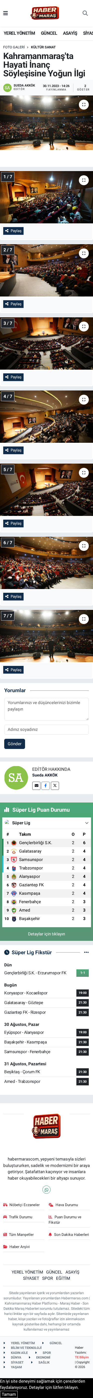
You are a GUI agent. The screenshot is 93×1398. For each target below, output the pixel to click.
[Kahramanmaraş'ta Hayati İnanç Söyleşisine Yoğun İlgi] (46, 122)
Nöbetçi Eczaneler (24, 1205)
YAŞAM (16, 1367)
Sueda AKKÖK (45, 775)
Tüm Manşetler (21, 1234)
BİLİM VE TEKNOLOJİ (26, 1348)
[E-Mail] (36, 786)
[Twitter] (55, 786)
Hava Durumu (67, 1205)
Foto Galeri (14, 47)
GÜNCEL (49, 33)
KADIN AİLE (19, 1353)
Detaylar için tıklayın (46, 933)
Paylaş (16, 231)
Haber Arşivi (19, 1247)
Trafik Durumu (20, 1217)
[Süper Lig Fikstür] (86, 952)
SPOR (47, 1278)
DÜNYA (15, 1357)
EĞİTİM (63, 1278)
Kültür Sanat (43, 47)
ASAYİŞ (70, 33)
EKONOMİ (42, 1357)
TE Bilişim (82, 1357)
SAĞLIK (44, 1362)
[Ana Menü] (5, 13)
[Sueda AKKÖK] (16, 777)
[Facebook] (45, 786)
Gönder (15, 743)
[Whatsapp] (46, 1190)
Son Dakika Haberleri (71, 1234)
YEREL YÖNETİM (19, 33)
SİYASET (31, 1278)
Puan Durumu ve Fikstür (65, 1220)
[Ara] (85, 13)
